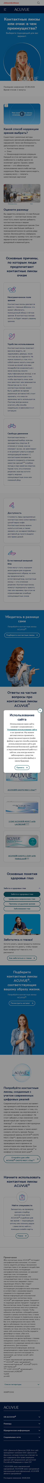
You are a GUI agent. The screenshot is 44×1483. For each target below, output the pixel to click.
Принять (20, 767)
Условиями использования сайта (22, 729)
